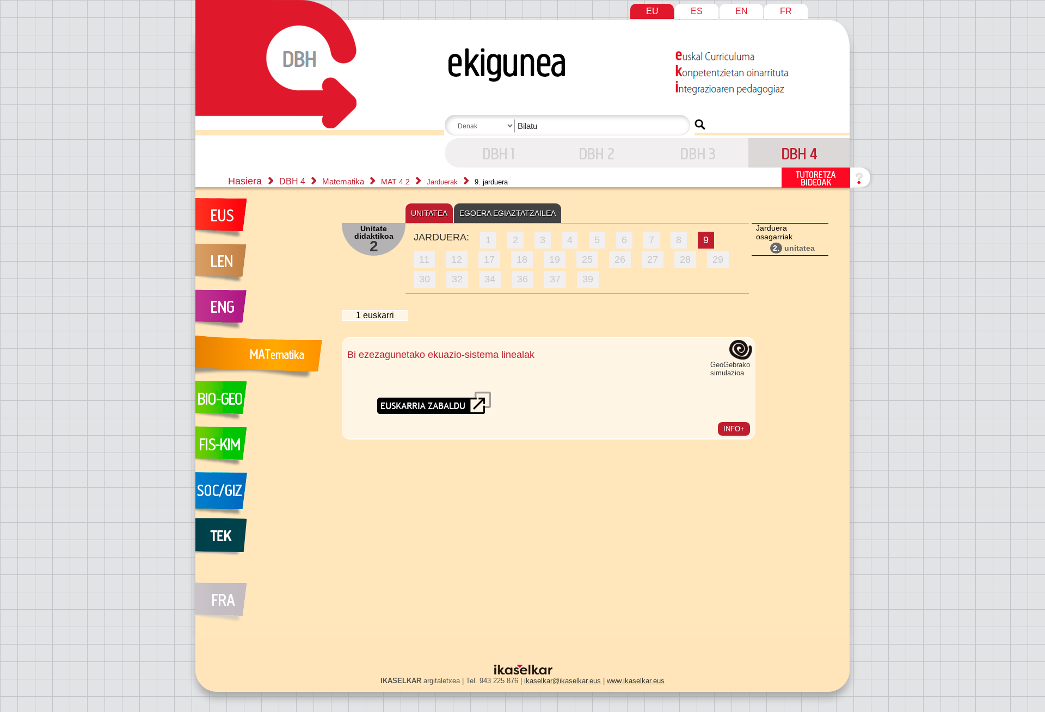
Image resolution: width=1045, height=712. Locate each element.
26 (619, 259)
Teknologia (263, 541)
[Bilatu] (699, 124)
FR (786, 11)
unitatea (794, 248)
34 (489, 279)
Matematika (344, 181)
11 (424, 259)
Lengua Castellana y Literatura (263, 266)
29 (717, 259)
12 (456, 259)
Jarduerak (443, 182)
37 (555, 279)
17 (489, 259)
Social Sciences (263, 495)
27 (652, 259)
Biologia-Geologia (263, 403)
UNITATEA (429, 213)
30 (424, 279)
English (263, 312)
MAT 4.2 (396, 181)
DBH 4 (495, 153)
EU (652, 11)
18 (522, 259)
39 (587, 279)
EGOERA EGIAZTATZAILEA (507, 213)
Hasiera (245, 181)
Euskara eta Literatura (263, 221)
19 (554, 259)
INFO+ (734, 429)
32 (457, 279)
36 (522, 279)
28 (685, 259)
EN (741, 11)
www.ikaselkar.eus (636, 681)
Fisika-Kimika (263, 449)
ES (697, 11)
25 (587, 259)
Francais (263, 596)
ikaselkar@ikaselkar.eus (562, 681)
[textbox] (569, 126)
